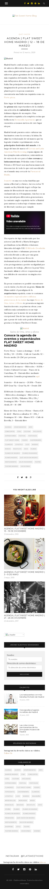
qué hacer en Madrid (29, 457)
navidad (20, 805)
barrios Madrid (11, 774)
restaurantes (10, 462)
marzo (8, 449)
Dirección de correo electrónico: (21, 663)
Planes (33, 449)
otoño (7, 809)
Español (12, 635)
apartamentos (20, 427)
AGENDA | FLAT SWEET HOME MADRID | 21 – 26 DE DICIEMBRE (24, 616)
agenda (8, 427)
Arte (30, 427)
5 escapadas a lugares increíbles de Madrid (29, 711)
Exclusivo (37, 431)
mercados (23, 800)
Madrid (35, 444)
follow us (42, 862)
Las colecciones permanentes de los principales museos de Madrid (29, 728)
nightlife (17, 449)
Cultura (27, 431)
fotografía (10, 792)
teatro (38, 462)
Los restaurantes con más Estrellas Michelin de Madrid (32, 696)
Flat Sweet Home (12, 440)
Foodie (25, 440)
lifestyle (19, 444)
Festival (22, 436)
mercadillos (10, 800)
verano (37, 831)
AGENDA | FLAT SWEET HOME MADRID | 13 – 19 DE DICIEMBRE (24, 529)
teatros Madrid (11, 466)
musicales (9, 805)
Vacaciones (25, 466)
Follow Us (8, 753)
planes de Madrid (12, 453)
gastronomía (35, 440)
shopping (9, 826)
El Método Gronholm (35, 248)
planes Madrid (11, 457)
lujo (27, 444)
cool (19, 431)
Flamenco (9, 787)
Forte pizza (9, 97)
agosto (18, 770)
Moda (32, 800)
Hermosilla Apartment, (24, 120)
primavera (9, 818)
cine (23, 774)
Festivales (32, 436)
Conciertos (10, 431)
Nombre (10, 655)
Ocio (26, 449)
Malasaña (36, 796)
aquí (37, 376)
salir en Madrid (25, 462)
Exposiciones (10, 436)
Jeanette (8, 180)
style (18, 826)
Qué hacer (24, 34)
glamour (9, 444)
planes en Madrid (29, 453)
